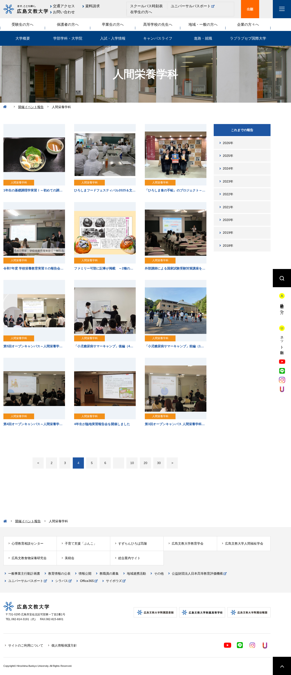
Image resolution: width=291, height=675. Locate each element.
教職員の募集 (109, 573)
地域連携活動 (136, 573)
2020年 (228, 220)
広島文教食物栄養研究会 (29, 558)
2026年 (228, 143)
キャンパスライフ (157, 38)
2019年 (228, 232)
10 (132, 463)
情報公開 (85, 573)
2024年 (228, 168)
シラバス (61, 581)
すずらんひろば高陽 (132, 543)
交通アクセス (64, 6)
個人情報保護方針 (64, 645)
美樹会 (69, 558)
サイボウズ (114, 581)
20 (145, 463)
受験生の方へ (22, 24)
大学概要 (22, 38)
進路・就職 (203, 38)
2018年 (228, 245)
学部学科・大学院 (67, 38)
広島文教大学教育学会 (187, 543)
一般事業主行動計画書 (24, 573)
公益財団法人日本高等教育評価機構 (197, 573)
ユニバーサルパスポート (191, 6)
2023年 (228, 181)
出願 (250, 9)
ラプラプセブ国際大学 (248, 38)
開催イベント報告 (31, 107)
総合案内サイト (129, 558)
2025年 (228, 155)
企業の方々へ (248, 24)
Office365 (87, 581)
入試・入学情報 (112, 38)
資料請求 (92, 6)
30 (159, 463)
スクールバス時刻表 (146, 6)
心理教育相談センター (27, 543)
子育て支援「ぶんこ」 (81, 543)
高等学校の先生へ (157, 24)
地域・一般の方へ (203, 24)
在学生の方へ (141, 12)
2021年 (228, 207)
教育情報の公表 (59, 573)
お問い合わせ (64, 12)
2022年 (228, 194)
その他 (159, 573)
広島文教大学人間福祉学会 (244, 543)
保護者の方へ (68, 24)
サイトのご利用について (25, 645)
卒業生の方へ (113, 24)
